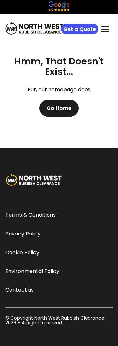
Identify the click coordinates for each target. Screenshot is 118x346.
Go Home (59, 108)
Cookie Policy (22, 252)
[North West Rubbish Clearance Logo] (34, 28)
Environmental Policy (32, 271)
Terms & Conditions (30, 215)
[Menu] (105, 29)
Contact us (19, 290)
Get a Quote (79, 29)
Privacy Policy (23, 233)
